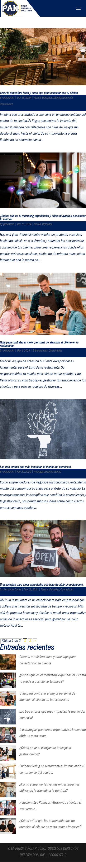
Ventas (57, 472)
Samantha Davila (12, 589)
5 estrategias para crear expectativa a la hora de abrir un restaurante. (42, 585)
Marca (37, 98)
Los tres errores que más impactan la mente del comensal (35, 467)
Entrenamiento (40, 350)
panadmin (8, 98)
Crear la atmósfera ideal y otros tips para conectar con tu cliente (39, 93)
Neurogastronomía (63, 98)
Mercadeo (47, 98)
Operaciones (6, 104)
